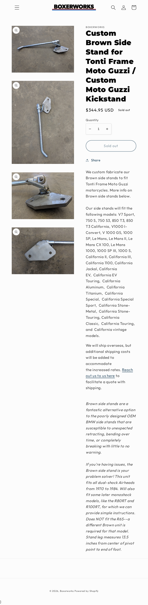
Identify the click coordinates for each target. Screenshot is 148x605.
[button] (17, 7)
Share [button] (96, 160)
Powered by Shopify (87, 590)
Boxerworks (67, 590)
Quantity (92, 120)
